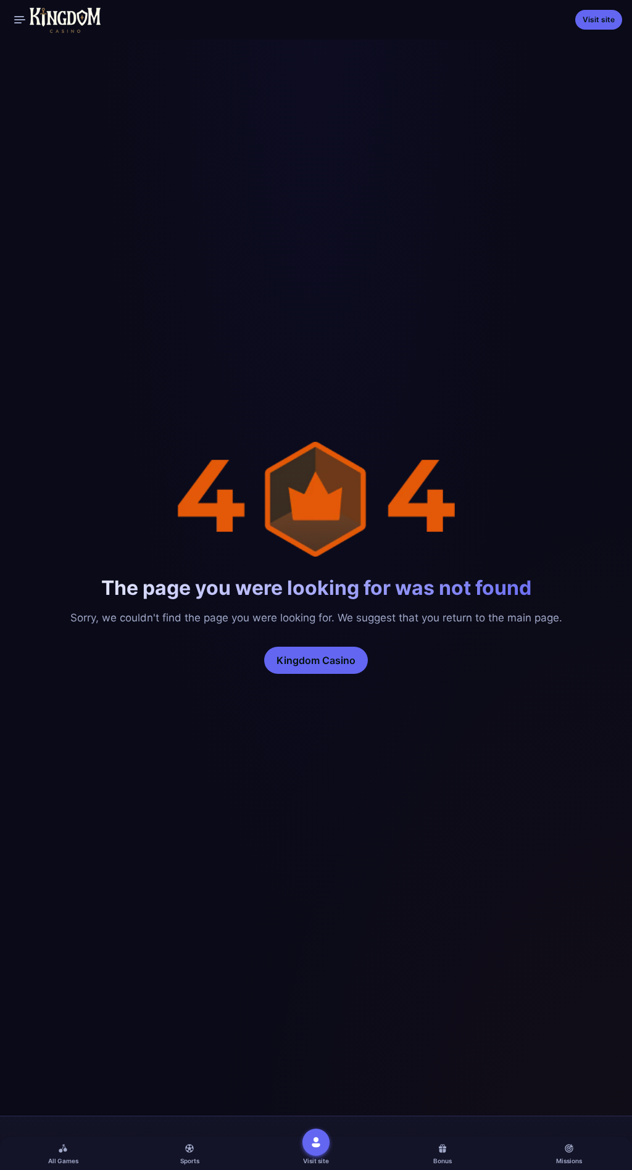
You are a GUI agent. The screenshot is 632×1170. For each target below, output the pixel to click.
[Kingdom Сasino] (55, 19)
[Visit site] (316, 1142)
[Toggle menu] (20, 19)
